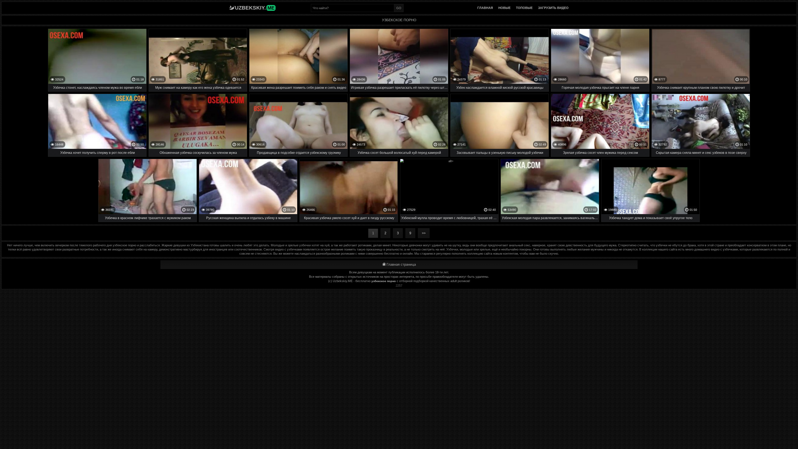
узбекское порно (383, 281)
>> (424, 233)
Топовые (524, 8)
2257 (399, 285)
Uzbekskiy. (255, 8)
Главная (485, 8)
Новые (504, 8)
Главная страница (401, 264)
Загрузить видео (553, 8)
